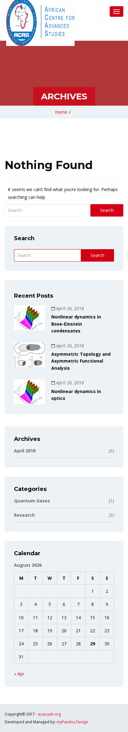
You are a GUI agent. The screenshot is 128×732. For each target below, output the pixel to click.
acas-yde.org (49, 714)
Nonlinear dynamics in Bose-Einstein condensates (76, 324)
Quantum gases (64, 501)
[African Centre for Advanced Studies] (40, 22)
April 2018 (64, 451)
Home (61, 112)
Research (64, 515)
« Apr (19, 674)
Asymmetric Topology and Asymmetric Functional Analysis (81, 361)
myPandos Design (72, 722)
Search (107, 210)
